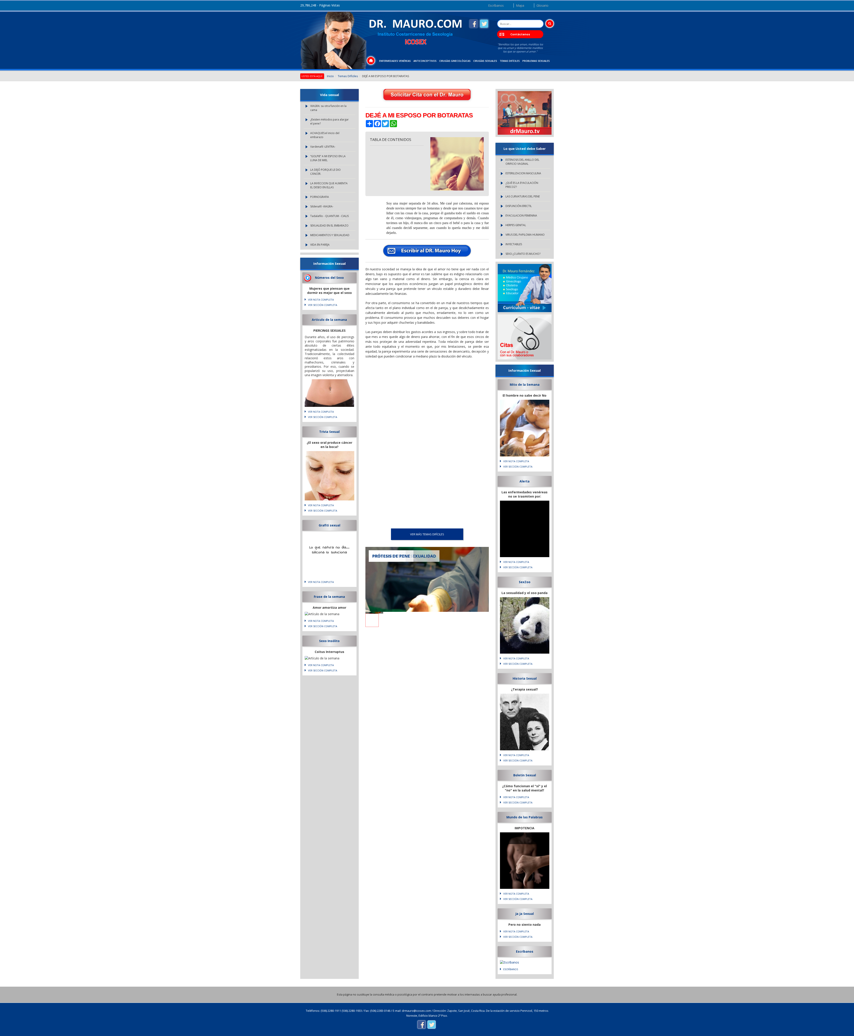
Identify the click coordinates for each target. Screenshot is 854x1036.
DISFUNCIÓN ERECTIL (519, 206)
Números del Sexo (329, 277)
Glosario (542, 5)
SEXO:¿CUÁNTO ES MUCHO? (523, 254)
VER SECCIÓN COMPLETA (322, 305)
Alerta (525, 481)
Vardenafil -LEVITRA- (322, 147)
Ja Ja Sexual (524, 914)
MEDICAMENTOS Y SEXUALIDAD (329, 235)
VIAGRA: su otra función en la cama (328, 108)
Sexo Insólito (329, 641)
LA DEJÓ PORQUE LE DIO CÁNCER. (325, 172)
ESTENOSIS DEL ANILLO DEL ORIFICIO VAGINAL (522, 162)
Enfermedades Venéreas (395, 60)
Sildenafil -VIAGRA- (321, 206)
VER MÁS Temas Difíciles (427, 534)
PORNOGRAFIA (319, 197)
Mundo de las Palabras (524, 817)
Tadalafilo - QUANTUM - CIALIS (329, 216)
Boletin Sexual (524, 775)
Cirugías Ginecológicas (455, 60)
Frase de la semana (329, 596)
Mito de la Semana (525, 384)
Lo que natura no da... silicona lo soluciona (329, 550)
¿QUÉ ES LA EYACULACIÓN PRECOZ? (522, 185)
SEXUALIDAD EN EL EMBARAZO (329, 225)
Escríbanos (496, 5)
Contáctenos (520, 34)
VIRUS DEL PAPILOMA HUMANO (525, 235)
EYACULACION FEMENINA (521, 215)
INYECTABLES (514, 244)
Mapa (520, 5)
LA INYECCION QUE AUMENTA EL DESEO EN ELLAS (329, 185)
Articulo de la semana (329, 319)
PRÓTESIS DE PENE (391, 556)
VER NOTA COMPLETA (321, 299)
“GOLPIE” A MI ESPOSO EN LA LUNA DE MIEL (328, 158)
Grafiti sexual (329, 525)
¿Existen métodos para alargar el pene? (329, 121)
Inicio (330, 76)
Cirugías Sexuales (485, 60)
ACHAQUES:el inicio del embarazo (324, 135)
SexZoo (524, 582)
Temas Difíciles (510, 60)
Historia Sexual (525, 678)
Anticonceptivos (425, 60)
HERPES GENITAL (516, 225)
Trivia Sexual (329, 432)
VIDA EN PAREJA (320, 245)
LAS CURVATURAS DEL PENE (523, 196)
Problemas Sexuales (536, 60)
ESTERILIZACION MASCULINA (523, 173)
